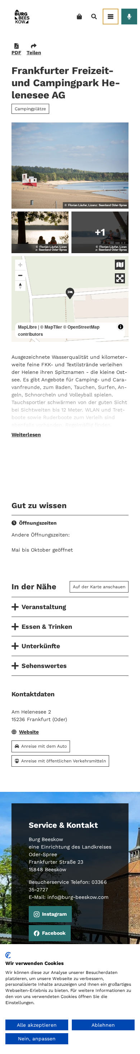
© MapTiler (51, 327)
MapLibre (27, 327)
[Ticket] (79, 16)
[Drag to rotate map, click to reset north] (20, 285)
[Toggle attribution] (120, 326)
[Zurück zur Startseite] (22, 16)
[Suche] (94, 16)
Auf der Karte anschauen (99, 586)
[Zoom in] (20, 265)
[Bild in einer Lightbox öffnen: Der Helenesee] (70, 165)
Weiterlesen (26, 434)
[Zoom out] (20, 275)
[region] (70, 299)
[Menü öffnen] (110, 16)
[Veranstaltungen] (129, 16)
